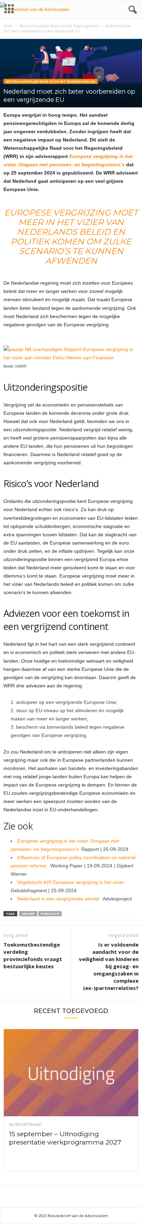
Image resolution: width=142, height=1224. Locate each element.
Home (8, 25)
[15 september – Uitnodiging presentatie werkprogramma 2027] (71, 1072)
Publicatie (50, 913)
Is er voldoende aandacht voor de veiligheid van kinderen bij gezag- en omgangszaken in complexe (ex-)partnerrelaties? (109, 966)
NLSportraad (25, 1124)
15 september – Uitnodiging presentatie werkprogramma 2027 (65, 1138)
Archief (28, 913)
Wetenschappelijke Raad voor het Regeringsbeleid (59, 25)
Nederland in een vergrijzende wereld (60, 898)
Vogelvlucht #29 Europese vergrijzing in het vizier (72, 882)
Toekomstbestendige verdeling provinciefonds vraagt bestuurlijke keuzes (32, 955)
